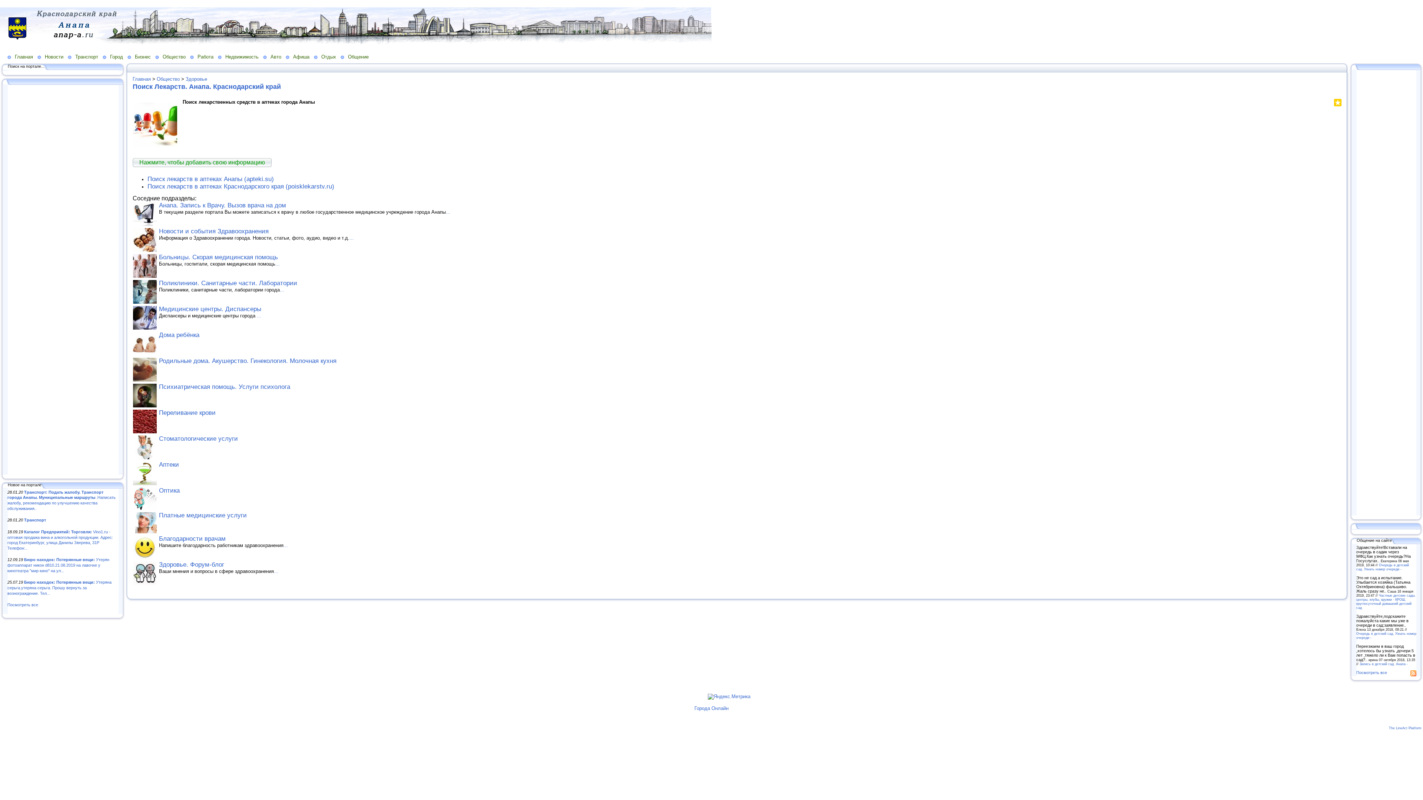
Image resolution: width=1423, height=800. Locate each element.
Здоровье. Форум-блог (191, 564)
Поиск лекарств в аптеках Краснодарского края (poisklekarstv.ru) (240, 186)
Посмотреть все (22, 605)
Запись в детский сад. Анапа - (1384, 664)
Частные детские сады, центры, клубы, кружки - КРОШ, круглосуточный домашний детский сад (1386, 601)
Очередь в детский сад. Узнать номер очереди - (1382, 567)
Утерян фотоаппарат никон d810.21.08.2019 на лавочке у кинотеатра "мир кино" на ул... (58, 565)
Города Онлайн (711, 708)
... (448, 212)
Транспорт (86, 57)
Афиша (301, 57)
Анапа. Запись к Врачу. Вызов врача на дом (222, 205)
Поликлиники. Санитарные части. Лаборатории (228, 283)
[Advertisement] (63, 280)
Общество (174, 57)
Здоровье (196, 79)
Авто (276, 57)
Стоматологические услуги (198, 438)
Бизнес (143, 57)
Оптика (169, 490)
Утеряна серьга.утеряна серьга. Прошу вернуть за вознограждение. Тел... (59, 587)
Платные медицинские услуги (203, 515)
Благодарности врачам (192, 538)
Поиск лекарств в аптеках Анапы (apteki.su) (210, 179)
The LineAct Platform (1405, 728)
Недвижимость (242, 57)
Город (116, 57)
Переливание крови (187, 412)
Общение (358, 57)
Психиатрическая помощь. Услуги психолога (224, 386)
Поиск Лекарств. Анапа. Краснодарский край (207, 86)
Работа (205, 57)
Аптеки (169, 464)
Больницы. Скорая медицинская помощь (218, 257)
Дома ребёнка (179, 335)
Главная (24, 57)
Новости (54, 57)
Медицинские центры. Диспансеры (210, 309)
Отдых (328, 57)
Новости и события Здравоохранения (214, 231)
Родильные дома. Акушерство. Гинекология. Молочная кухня (247, 360)
